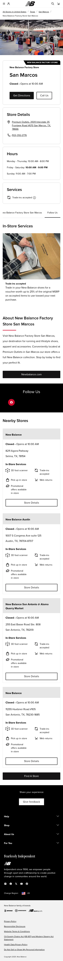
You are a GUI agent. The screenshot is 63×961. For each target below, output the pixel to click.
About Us (9, 834)
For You (8, 843)
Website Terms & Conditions (17, 932)
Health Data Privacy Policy (15, 945)
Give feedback (31, 801)
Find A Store (31, 776)
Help (6, 816)
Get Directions (21, 95)
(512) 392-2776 (19, 135)
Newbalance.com (31, 374)
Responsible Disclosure (14, 927)
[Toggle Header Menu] (4, 3)
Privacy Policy (10, 922)
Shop (6, 825)
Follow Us (52, 213)
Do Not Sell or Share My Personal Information (24, 950)
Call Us (44, 95)
